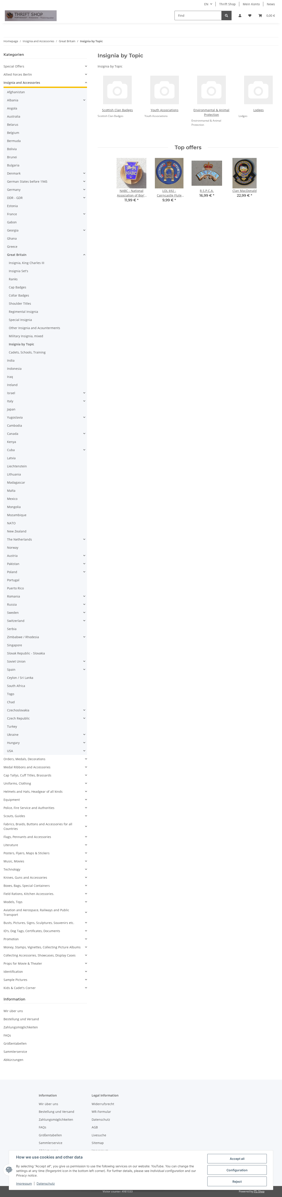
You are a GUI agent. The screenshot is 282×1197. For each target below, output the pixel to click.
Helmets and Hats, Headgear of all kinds (33, 791)
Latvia (11, 458)
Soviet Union (16, 661)
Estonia (12, 206)
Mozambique (16, 515)
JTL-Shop (259, 1191)
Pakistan (13, 564)
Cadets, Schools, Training (27, 352)
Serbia (12, 629)
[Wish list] (250, 15)
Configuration (237, 1170)
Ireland (12, 385)
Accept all (237, 1159)
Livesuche (99, 1135)
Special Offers (14, 66)
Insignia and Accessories (22, 82)
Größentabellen (15, 1043)
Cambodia (14, 425)
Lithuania (14, 474)
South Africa (16, 686)
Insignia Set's (18, 271)
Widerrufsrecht (103, 1104)
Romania (13, 596)
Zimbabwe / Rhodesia (23, 637)
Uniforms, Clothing (17, 783)
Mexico (12, 499)
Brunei (12, 157)
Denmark (13, 173)
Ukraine (13, 734)
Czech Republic (18, 718)
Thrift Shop (227, 4)
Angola (12, 108)
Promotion (11, 939)
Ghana (12, 238)
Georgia (13, 230)
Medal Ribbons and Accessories (27, 767)
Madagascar (16, 482)
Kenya (11, 442)
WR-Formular (101, 1112)
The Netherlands (19, 539)
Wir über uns (13, 1011)
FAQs (7, 1035)
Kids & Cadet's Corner (20, 988)
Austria (12, 556)
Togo (10, 694)
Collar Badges (19, 295)
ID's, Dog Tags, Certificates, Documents (32, 931)
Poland (12, 572)
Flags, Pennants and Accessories (27, 837)
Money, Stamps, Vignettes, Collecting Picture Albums (42, 947)
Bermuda (14, 141)
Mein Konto (251, 4)
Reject (237, 1181)
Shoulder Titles (20, 303)
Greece (12, 246)
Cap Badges (17, 287)
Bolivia (12, 149)
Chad (11, 702)
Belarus (12, 124)
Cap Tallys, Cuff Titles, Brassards (27, 775)
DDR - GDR (15, 198)
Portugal (13, 580)
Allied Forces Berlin (18, 74)
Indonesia (14, 368)
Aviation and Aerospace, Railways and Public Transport (36, 912)
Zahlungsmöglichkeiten (21, 1027)
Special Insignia (20, 320)
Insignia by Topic (21, 344)
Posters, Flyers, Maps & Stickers (27, 853)
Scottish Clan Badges (117, 110)
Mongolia (14, 507)
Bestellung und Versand (21, 1019)
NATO (11, 523)
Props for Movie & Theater (23, 963)
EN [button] (206, 4)
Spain (11, 669)
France (12, 214)
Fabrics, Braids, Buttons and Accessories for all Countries (38, 826)
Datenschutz (46, 1183)
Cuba (11, 450)
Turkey (12, 726)
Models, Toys (13, 902)
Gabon (12, 222)
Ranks (13, 279)
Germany (13, 190)
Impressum (24, 1183)
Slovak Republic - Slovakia (26, 653)
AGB (95, 1127)
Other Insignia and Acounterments (34, 328)
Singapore (14, 645)
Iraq (10, 377)
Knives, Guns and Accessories (25, 877)
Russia (12, 604)
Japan (11, 409)
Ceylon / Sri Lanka (20, 678)
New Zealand (16, 531)
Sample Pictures (15, 980)
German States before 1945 (27, 181)
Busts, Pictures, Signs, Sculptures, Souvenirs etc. (39, 923)
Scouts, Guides (14, 816)
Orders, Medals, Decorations (24, 759)
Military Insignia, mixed (26, 336)
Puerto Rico (15, 588)
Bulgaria (13, 165)
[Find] (226, 15)
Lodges (258, 110)
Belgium (13, 133)
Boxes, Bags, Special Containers (27, 886)
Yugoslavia (15, 417)
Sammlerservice (15, 1051)
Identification (13, 971)
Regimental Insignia (23, 312)
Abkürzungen (13, 1060)
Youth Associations (164, 110)
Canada (12, 434)
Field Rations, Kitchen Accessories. (29, 894)
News (271, 4)
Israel (11, 393)
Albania (12, 100)
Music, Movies (14, 861)
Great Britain (16, 255)
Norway (12, 547)
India (11, 360)
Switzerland (15, 621)
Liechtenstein (17, 466)
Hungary (13, 743)
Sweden (13, 612)
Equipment (12, 800)
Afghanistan (16, 92)
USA (10, 751)
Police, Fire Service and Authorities (29, 808)
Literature (11, 845)
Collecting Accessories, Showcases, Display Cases (40, 955)
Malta (11, 490)
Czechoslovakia (18, 710)
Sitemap (98, 1143)
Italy (10, 401)
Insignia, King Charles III (26, 263)
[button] (240, 15)
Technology (12, 869)
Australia (13, 116)
